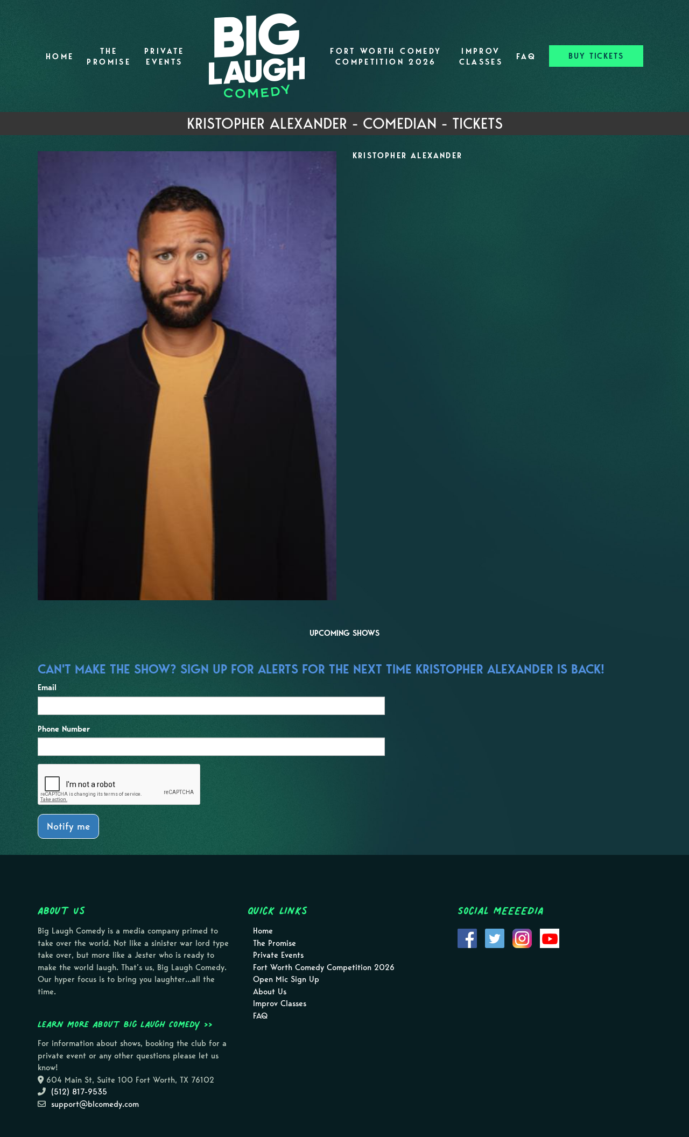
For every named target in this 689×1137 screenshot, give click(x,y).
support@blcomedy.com (95, 1104)
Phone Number (64, 729)
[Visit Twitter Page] (494, 938)
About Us (269, 991)
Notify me (68, 826)
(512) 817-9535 (79, 1092)
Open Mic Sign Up (286, 979)
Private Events (164, 56)
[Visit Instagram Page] (522, 938)
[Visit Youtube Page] (549, 938)
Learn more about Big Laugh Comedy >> (125, 1024)
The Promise (109, 56)
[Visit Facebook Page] (467, 938)
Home (60, 56)
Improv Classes (481, 56)
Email (47, 687)
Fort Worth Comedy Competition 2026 (385, 56)
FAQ (526, 56)
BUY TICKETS (596, 56)
